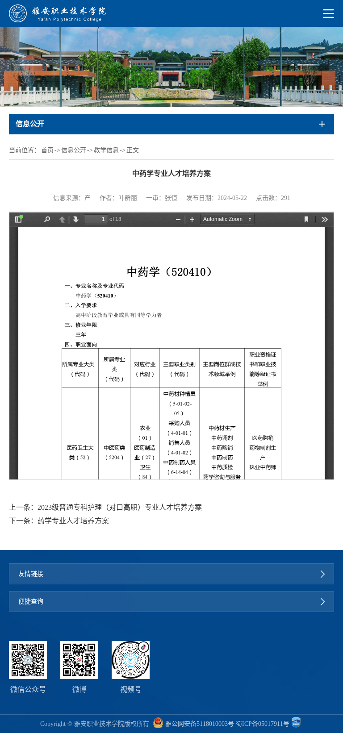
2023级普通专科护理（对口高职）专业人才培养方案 (120, 507)
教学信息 (106, 150)
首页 (47, 150)
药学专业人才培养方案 (73, 521)
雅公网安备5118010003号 (199, 724)
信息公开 (73, 150)
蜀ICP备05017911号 (262, 724)
